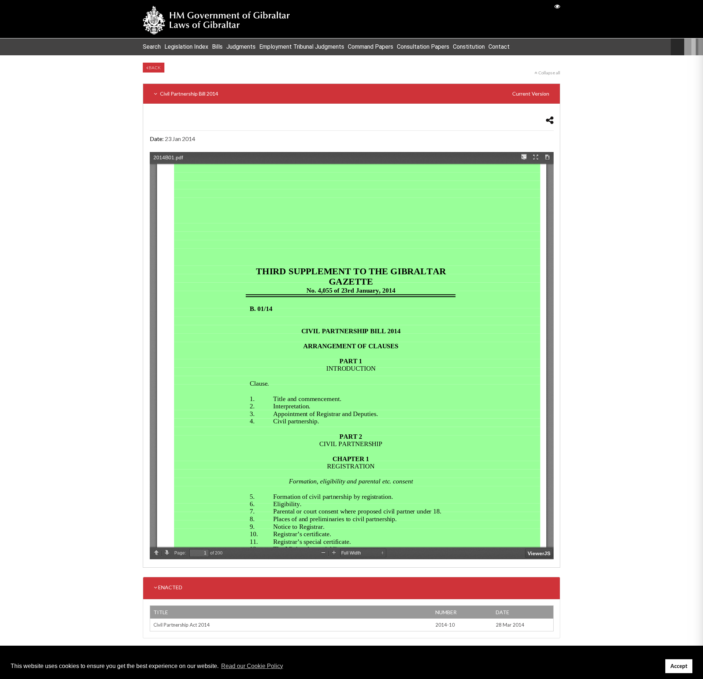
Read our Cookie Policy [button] (252, 666)
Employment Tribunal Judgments (301, 46)
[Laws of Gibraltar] (216, 19)
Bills (217, 46)
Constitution (469, 46)
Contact (499, 46)
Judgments (241, 46)
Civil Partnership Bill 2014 (354, 93)
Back (154, 67)
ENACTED (169, 587)
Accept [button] (679, 666)
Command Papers (370, 46)
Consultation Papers (423, 46)
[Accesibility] (557, 6)
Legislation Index (186, 46)
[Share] (550, 120)
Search (152, 46)
